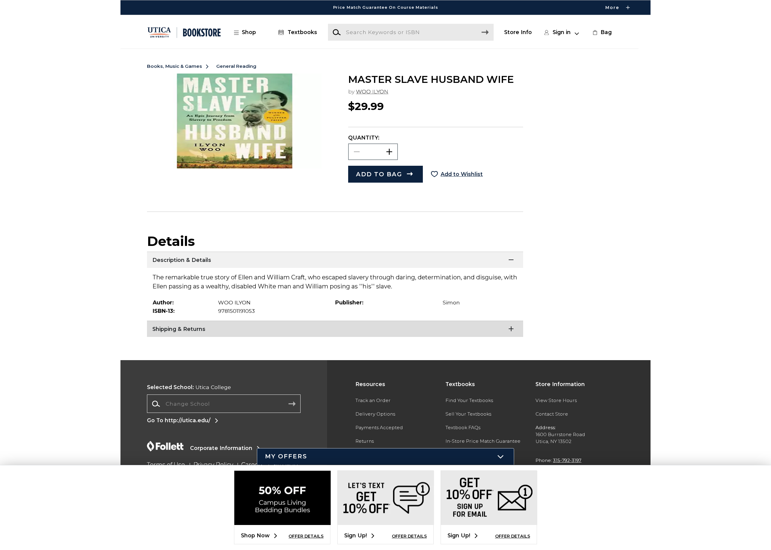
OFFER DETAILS (306, 536)
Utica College (189, 387)
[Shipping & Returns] (335, 328)
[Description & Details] (335, 259)
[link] (601, 32)
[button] (385, 7)
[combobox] (224, 403)
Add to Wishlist (462, 174)
